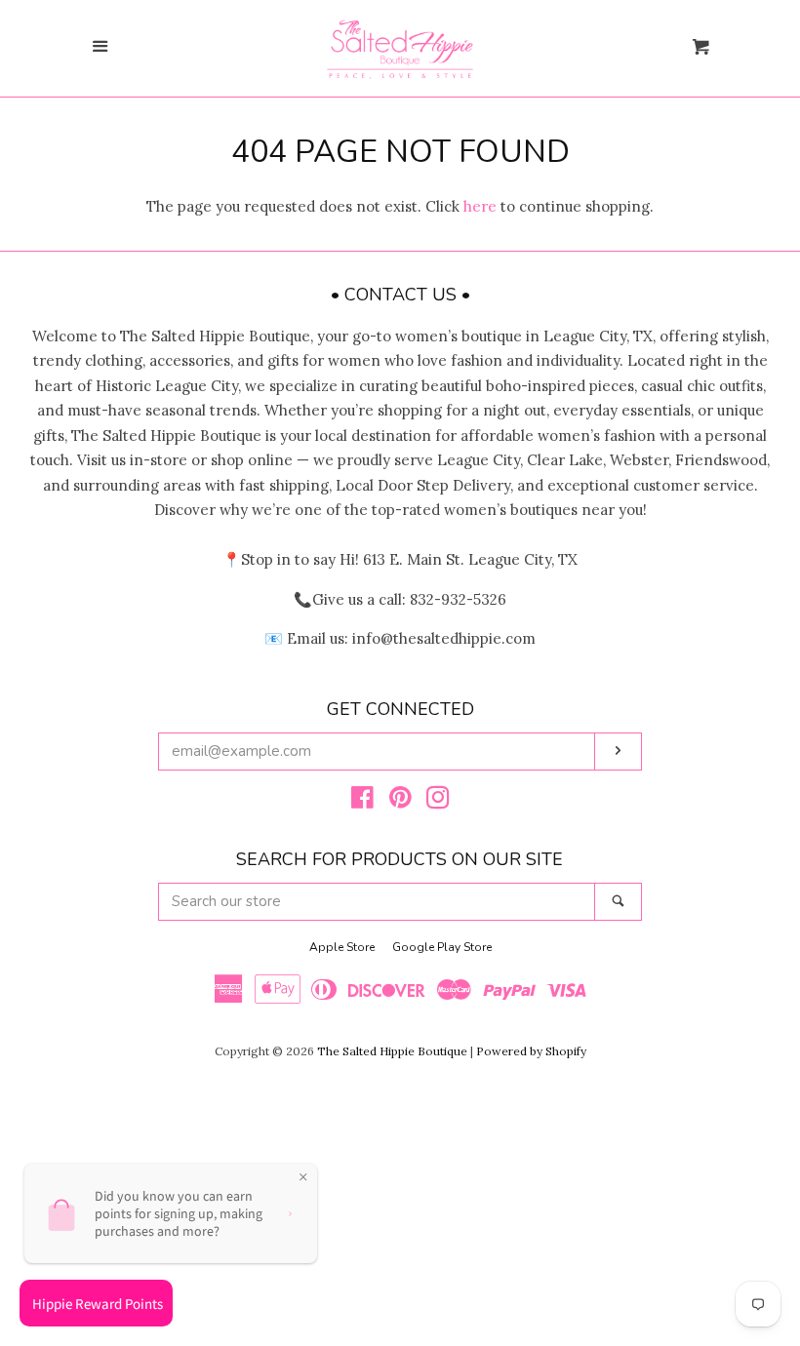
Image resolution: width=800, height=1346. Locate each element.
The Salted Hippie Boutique (392, 1051)
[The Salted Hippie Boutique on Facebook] (362, 801)
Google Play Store (442, 947)
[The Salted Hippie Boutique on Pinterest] (400, 801)
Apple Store (342, 947)
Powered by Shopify (531, 1051)
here (480, 206)
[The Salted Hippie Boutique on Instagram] (438, 801)
